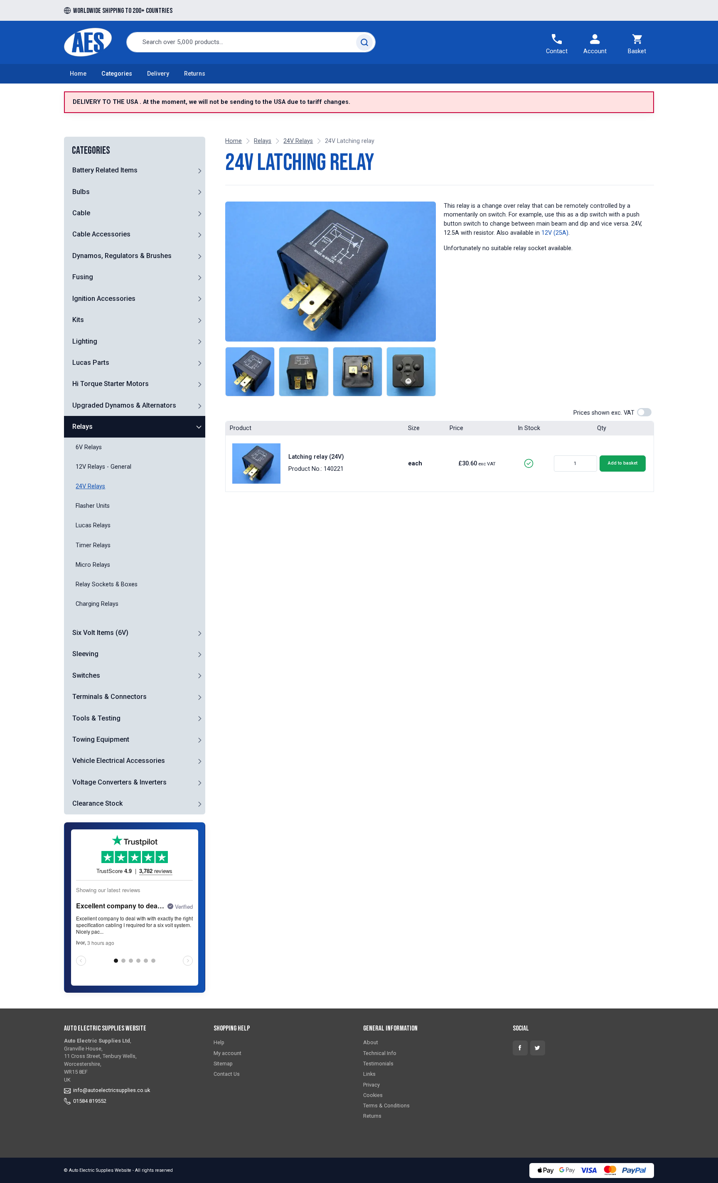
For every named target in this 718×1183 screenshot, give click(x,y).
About (370, 1042)
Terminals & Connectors (109, 697)
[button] (199, 170)
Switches (86, 675)
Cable (81, 213)
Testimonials (378, 1063)
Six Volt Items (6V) (100, 633)
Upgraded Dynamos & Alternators (124, 405)
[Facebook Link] (520, 1047)
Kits (78, 320)
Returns (194, 73)
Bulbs (81, 192)
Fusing (82, 277)
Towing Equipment (100, 739)
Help (219, 1042)
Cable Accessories (101, 234)
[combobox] (251, 42)
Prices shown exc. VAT (603, 412)
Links (369, 1074)
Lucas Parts (90, 362)
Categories (116, 73)
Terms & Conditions (386, 1105)
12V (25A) (554, 232)
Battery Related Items (105, 170)
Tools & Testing (96, 718)
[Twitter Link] (537, 1047)
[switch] (644, 412)
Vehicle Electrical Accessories (118, 761)
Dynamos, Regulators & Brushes (122, 256)
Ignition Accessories (103, 299)
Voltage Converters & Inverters (119, 782)
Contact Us (227, 1074)
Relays (82, 426)
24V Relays (298, 141)
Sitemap (223, 1063)
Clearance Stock (97, 803)
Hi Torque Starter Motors (110, 384)
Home (78, 73)
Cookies (373, 1095)
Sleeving (85, 654)
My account (227, 1053)
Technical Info (379, 1053)
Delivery (158, 73)
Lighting (84, 341)
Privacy (371, 1085)
